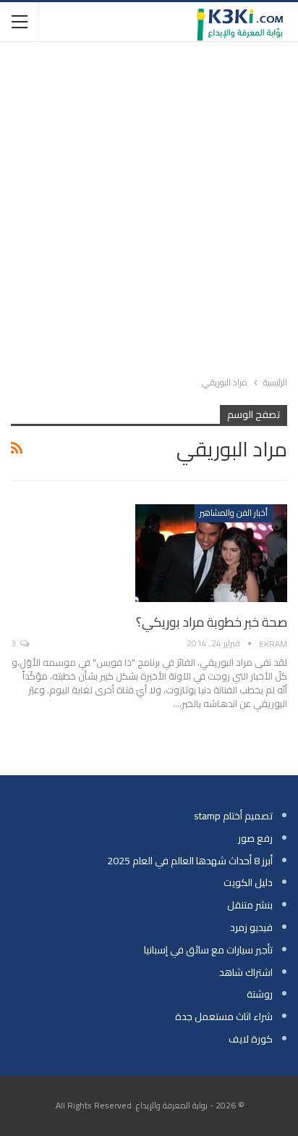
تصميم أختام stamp (233, 815)
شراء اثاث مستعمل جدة (224, 1016)
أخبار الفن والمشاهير (234, 512)
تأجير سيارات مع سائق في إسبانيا (208, 949)
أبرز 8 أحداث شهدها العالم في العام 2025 (190, 860)
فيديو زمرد (251, 927)
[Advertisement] (149, 206)
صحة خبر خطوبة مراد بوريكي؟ (211, 622)
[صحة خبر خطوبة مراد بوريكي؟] (211, 552)
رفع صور (255, 838)
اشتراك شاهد (246, 972)
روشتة (260, 994)
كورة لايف (251, 1039)
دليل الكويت (248, 882)
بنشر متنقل (250, 904)
